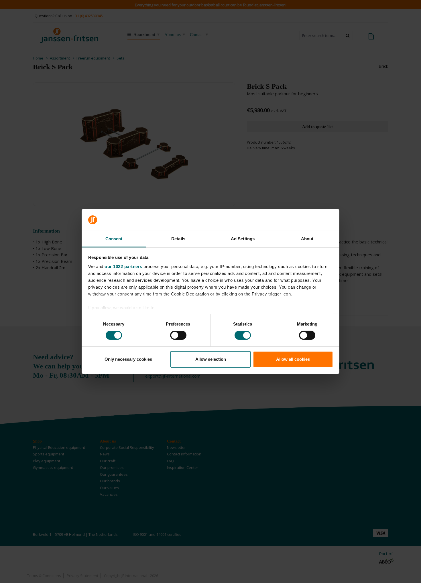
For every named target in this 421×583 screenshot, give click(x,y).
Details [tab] (178, 238)
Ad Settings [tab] (243, 238)
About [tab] (307, 238)
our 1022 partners (123, 266)
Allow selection (210, 359)
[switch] (178, 335)
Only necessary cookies (128, 359)
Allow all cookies (293, 359)
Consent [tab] (114, 238)
